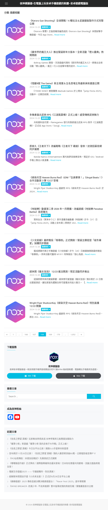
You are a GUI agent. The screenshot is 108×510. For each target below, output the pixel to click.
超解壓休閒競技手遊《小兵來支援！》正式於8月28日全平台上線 (39, 476)
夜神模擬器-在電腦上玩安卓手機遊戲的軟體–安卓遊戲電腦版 (54, 3)
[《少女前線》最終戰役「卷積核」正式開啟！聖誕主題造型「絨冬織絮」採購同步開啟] (15, 249)
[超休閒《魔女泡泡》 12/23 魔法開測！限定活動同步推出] (15, 280)
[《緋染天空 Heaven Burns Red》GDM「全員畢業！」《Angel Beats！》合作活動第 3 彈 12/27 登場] (15, 186)
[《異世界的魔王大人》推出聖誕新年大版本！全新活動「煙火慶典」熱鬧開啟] (15, 61)
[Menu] (6, 3)
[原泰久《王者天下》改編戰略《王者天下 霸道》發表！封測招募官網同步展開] (15, 155)
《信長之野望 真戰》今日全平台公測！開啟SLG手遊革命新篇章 (38, 448)
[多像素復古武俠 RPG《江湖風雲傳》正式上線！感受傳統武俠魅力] (15, 124)
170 (58, 334)
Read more (59, 34)
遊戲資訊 (45, 27)
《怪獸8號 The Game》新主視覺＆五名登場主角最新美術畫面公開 (64, 83)
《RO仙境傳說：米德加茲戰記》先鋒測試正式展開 (33, 458)
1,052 (73, 334)
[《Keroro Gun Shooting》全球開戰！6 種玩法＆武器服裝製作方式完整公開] (15, 30)
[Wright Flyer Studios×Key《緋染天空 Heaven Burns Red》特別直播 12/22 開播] (15, 312)
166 (26, 334)
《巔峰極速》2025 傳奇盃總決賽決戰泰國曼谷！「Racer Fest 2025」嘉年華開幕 (47, 481)
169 (50, 334)
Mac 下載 (80, 375)
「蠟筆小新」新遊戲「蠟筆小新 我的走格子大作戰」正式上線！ (39, 443)
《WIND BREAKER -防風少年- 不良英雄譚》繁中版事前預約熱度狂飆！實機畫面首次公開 (51, 486)
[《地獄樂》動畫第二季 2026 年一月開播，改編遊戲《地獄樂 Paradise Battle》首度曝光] (15, 218)
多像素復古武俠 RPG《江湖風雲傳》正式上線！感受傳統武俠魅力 (64, 114)
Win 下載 (32, 375)
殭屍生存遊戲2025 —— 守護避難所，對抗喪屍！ (32, 471)
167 (34, 334)
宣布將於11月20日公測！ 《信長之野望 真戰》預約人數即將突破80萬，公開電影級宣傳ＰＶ (52, 453)
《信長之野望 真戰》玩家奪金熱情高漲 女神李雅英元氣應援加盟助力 (41, 438)
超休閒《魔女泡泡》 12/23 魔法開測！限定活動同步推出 (59, 271)
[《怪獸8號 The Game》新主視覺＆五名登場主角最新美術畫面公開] (15, 92)
